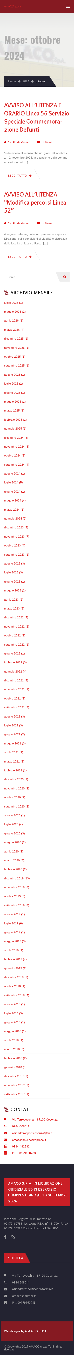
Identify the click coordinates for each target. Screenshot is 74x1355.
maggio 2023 (12, 590)
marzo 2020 (12, 860)
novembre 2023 (14, 536)
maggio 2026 (12, 311)
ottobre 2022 (12, 635)
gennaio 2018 (13, 1067)
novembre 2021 (14, 689)
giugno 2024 (12, 491)
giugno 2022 (12, 653)
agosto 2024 (12, 473)
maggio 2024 (12, 500)
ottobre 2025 (12, 356)
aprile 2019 (11, 950)
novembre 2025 (14, 347)
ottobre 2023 (12, 545)
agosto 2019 (12, 914)
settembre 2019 (14, 905)
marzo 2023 (12, 608)
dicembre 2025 (14, 338)
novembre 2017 (14, 1085)
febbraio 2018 (13, 1058)
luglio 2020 (11, 824)
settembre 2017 (14, 1094)
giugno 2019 (12, 932)
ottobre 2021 (12, 698)
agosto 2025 (12, 374)
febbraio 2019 (13, 959)
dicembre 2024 (14, 437)
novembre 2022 (14, 626)
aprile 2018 (11, 1040)
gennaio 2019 (13, 968)
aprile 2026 (11, 320)
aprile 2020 (11, 851)
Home (12, 81)
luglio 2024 (11, 482)
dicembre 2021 (14, 680)
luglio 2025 (11, 383)
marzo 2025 (12, 410)
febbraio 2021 (13, 770)
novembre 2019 (14, 887)
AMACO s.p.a (12, 6)
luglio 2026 (11, 302)
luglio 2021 (11, 725)
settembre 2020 (14, 806)
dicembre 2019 (14, 878)
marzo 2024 (12, 509)
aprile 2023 (11, 599)
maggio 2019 (12, 941)
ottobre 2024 (12, 455)
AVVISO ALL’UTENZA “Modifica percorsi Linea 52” (35, 202)
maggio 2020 (12, 842)
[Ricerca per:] (37, 274)
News (48, 142)
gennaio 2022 (13, 671)
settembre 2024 (14, 464)
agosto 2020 (12, 815)
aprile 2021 (11, 752)
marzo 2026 (12, 329)
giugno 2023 (12, 581)
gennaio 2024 (13, 518)
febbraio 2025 (13, 419)
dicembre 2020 (14, 779)
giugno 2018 (12, 1022)
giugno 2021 (12, 734)
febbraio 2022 (13, 662)
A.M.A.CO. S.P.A (35, 1331)
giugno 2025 (12, 392)
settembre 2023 (14, 554)
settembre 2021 (14, 707)
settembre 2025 (14, 365)
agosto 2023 (12, 563)
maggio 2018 (12, 1031)
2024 (26, 81)
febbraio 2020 (13, 869)
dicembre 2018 (14, 977)
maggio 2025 (12, 401)
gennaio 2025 (13, 428)
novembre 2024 (14, 446)
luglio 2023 (11, 572)
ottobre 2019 (12, 896)
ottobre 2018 (12, 986)
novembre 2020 (14, 788)
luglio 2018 (11, 1013)
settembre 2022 (14, 644)
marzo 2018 (12, 1049)
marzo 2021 (12, 761)
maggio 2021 (12, 743)
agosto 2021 (12, 716)
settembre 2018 (14, 995)
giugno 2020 (12, 833)
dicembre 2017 (14, 1076)
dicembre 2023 (14, 527)
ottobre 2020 (12, 797)
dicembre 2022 (14, 617)
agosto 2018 (12, 1004)
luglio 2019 (11, 923)
